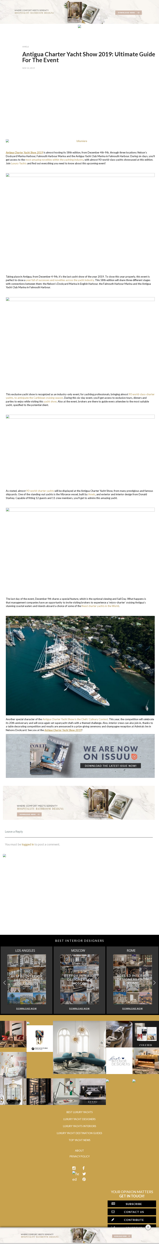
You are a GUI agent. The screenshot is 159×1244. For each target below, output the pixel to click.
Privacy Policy (80, 1156)
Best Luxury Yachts (80, 1112)
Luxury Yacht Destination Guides (79, 1133)
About (79, 1150)
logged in (28, 844)
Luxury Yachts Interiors (79, 1126)
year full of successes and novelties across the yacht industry (60, 280)
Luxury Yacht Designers (79, 1119)
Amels (25, 46)
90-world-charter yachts (40, 490)
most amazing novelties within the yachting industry (54, 159)
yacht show (50, 401)
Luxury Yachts (19, 163)
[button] (154, 982)
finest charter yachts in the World (100, 606)
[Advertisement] (79, 106)
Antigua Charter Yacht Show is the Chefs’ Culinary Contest (75, 719)
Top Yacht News (79, 1140)
